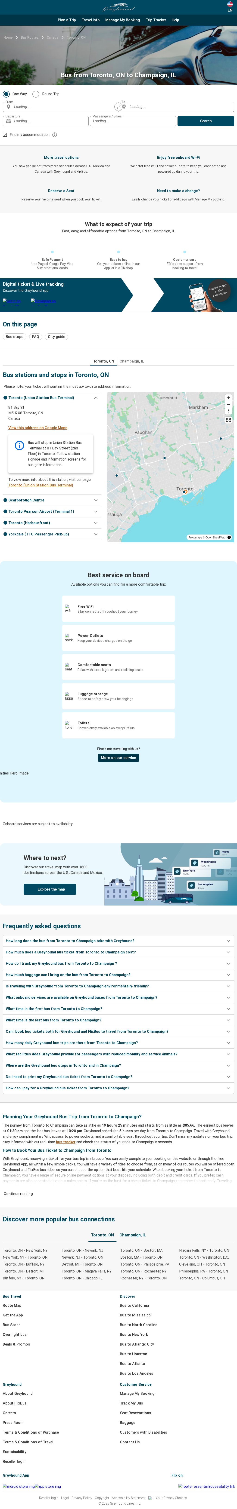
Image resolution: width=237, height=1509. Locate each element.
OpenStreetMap (215, 537)
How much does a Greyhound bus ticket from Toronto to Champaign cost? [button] (71, 952)
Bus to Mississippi (136, 1315)
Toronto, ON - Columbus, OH (202, 1278)
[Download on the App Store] (48, 1486)
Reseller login (14, 1461)
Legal (65, 1498)
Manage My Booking (137, 1393)
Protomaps (195, 537)
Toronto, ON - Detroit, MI (23, 1271)
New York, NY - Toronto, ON (25, 1257)
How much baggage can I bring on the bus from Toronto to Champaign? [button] (68, 975)
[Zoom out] (228, 404)
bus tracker (65, 1142)
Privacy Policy (82, 1498)
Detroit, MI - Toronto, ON (82, 1264)
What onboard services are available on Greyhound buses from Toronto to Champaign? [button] (81, 997)
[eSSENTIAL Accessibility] (207, 1486)
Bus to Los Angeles (136, 1373)
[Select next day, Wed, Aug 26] (83, 121)
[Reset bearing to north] (228, 411)
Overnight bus (15, 1334)
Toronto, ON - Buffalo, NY (23, 1264)
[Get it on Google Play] (19, 1486)
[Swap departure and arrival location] (118, 107)
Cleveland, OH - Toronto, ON (202, 1264)
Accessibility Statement (129, 1498)
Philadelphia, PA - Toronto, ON (203, 1271)
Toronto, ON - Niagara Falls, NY (87, 1271)
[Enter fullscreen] (228, 420)
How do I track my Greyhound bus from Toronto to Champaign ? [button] (61, 963)
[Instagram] (173, 1486)
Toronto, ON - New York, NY (25, 1250)
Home (7, 37)
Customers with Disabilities (143, 1432)
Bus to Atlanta (132, 1363)
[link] (118, 874)
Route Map (12, 1305)
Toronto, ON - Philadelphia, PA (144, 1264)
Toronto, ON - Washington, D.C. (204, 1257)
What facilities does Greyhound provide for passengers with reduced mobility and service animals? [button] (92, 1054)
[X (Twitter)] (177, 1486)
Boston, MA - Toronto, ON (141, 1257)
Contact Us (130, 1442)
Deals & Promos (16, 1344)
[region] (170, 467)
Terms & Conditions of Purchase (31, 1432)
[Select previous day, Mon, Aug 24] (76, 121)
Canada (52, 37)
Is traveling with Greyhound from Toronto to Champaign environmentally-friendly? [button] (77, 986)
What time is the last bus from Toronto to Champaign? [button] (53, 1020)
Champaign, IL (132, 361)
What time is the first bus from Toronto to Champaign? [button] (54, 1009)
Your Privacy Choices (171, 1498)
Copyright (102, 1498)
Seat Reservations (135, 1413)
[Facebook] (172, 1486)
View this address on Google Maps (37, 428)
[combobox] (64, 107)
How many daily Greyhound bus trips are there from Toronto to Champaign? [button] (72, 1043)
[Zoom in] (228, 397)
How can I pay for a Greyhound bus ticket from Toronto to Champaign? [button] (67, 1088)
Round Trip (50, 94)
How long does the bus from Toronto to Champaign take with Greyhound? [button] (70, 941)
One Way (19, 94)
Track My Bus (131, 1403)
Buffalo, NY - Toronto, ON (23, 1278)
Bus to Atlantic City (137, 1344)
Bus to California (134, 1305)
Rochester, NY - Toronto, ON (143, 1278)
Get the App (13, 1315)
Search (206, 121)
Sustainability (14, 1452)
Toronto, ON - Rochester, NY (143, 1271)
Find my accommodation (30, 134)
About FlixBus (15, 1403)
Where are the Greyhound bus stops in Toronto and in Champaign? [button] (63, 1065)
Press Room (13, 1422)
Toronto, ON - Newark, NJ (82, 1250)
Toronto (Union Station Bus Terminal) (40, 485)
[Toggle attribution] (229, 537)
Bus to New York (134, 1334)
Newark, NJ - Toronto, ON (82, 1257)
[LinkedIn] (176, 1486)
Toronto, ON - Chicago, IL (82, 1278)
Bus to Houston (133, 1354)
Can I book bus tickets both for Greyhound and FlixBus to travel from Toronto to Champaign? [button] (87, 1031)
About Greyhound (18, 1393)
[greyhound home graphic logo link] (118, 7)
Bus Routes (29, 37)
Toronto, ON (76, 37)
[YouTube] (175, 1486)
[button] (52, 397)
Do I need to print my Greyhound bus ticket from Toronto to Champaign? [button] (69, 1077)
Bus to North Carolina (138, 1325)
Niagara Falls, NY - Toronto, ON (204, 1250)
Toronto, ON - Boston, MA (141, 1250)
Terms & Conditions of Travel (28, 1442)
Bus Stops (12, 1325)
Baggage (127, 1422)
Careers (9, 1413)
